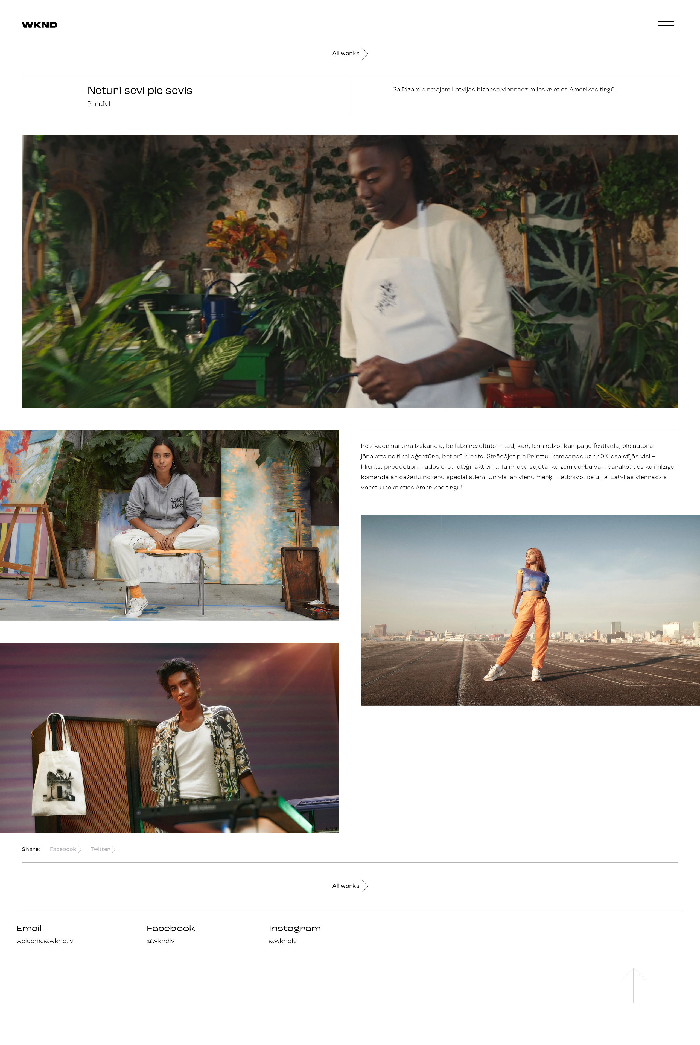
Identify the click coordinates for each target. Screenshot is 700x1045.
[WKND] (39, 25)
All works (346, 54)
